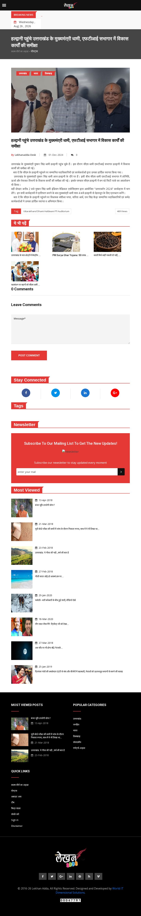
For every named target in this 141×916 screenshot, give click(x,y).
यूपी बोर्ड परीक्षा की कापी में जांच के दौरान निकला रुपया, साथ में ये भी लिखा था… (67, 528)
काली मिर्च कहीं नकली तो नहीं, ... (107, 255)
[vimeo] (98, 876)
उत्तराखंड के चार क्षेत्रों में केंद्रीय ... (26, 255)
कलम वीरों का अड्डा (20, 51)
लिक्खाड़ (76, 736)
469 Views (122, 211)
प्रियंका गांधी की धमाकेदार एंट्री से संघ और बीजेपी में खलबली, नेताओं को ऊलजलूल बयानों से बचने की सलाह (79, 671)
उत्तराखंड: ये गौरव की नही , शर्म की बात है (52, 552)
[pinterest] (80, 876)
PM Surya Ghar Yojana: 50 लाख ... (70, 255)
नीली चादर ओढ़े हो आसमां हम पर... (49, 576)
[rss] (89, 876)
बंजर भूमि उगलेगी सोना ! (45, 505)
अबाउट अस (16, 796)
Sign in (14, 820)
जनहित (76, 724)
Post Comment (29, 355)
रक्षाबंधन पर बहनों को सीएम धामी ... (25, 284)
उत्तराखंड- (77, 718)
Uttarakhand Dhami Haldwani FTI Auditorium (46, 211)
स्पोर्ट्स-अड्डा (79, 748)
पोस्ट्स (14, 790)
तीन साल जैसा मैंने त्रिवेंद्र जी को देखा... (52, 624)
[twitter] (52, 876)
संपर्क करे (15, 814)
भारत (75, 730)
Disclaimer (17, 826)
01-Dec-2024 (56, 154)
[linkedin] (70, 876)
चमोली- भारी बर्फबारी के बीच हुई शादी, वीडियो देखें (55, 600)
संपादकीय (77, 742)
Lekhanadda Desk (23, 154)
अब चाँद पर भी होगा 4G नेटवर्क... (49, 647)
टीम (12, 802)
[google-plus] (61, 876)
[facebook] (43, 876)
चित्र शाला (15, 808)
